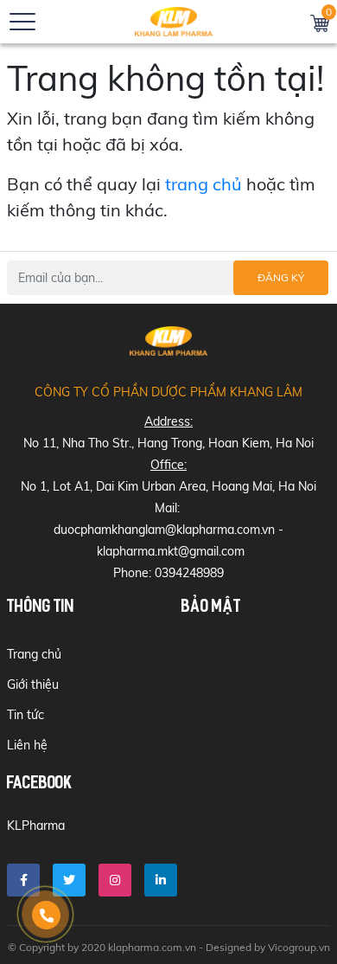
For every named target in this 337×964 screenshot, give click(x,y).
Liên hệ (27, 745)
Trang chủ (34, 654)
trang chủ (203, 184)
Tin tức (25, 715)
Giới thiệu (33, 684)
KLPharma (36, 825)
